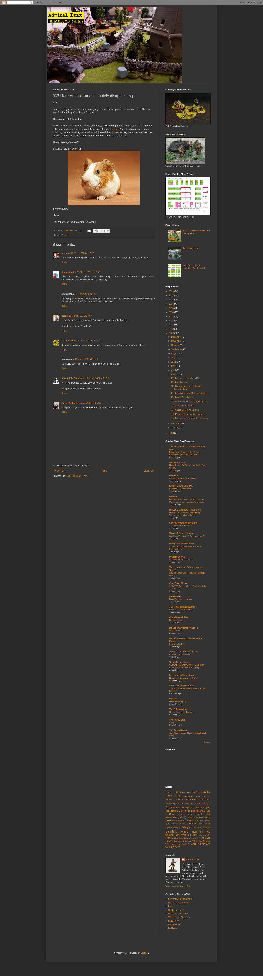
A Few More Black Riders (180, 525)
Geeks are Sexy (176, 910)
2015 (171, 308)
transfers (187, 841)
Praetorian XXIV (177, 557)
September (176, 349)
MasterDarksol (69, 403)
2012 (171, 320)
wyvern (168, 847)
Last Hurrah (193, 820)
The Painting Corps (179, 709)
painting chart (172, 835)
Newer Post (59, 471)
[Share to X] (101, 231)
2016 (171, 304)
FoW (207, 814)
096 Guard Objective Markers (185, 410)
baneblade (205, 799)
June (174, 362)
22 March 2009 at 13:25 (82, 253)
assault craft (187, 799)
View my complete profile (177, 886)
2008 (171, 433)
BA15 (196, 799)
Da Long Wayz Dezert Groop (183, 628)
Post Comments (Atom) (77, 476)
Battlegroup (170, 804)
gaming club (185, 817)
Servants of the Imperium (180, 899)
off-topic (64, 235)
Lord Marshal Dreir (177, 644)
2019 (171, 291)
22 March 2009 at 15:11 (89, 340)
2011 (171, 324)
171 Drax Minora (191, 248)
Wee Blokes (175, 596)
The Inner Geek (69, 340)
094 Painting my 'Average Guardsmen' (189, 418)
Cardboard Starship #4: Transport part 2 (186, 536)
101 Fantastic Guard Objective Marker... (190, 393)
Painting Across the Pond (195, 832)
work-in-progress (200, 843)
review (201, 835)
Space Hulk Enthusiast (72, 378)
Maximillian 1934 (179, 824)
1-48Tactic (169, 792)
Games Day (171, 817)
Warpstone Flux (177, 462)
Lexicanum (173, 921)
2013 (171, 316)
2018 (171, 295)
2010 (171, 329)
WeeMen (173, 496)
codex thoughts (201, 807)
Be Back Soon (175, 620)
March (174, 374)
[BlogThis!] (98, 231)
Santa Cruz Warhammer (181, 685)
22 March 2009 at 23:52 (97, 378)
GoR (196, 817)
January (175, 427)
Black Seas (198, 804)
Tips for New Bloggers (179, 917)
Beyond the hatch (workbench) (182, 478)
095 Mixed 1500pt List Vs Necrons (187, 414)
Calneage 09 (186, 808)
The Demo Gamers (178, 730)
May (173, 366)
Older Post (149, 471)
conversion (171, 810)
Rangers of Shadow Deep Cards (183, 678)
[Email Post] (89, 231)
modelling (192, 823)
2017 (171, 299)
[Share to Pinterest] (108, 231)
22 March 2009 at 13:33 (88, 272)
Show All (207, 742)
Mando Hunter (175, 630)
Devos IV (173, 699)
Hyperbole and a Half (178, 913)
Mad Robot (205, 820)
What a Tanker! (180, 844)
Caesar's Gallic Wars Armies (181, 610)
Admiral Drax (192, 859)
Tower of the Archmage (181, 533)
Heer (168, 820)
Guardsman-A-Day (178, 617)
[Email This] (95, 231)
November (176, 341)
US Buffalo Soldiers (201, 841)
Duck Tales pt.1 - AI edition (180, 599)
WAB (167, 844)
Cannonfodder (68, 272)
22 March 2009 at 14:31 (86, 294)
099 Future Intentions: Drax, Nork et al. (189, 401)
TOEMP (169, 841)
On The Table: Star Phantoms (182, 712)
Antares (168, 799)
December (176, 337)
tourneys (178, 841)
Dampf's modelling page (181, 543)
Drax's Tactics (176, 814)
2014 (171, 312)
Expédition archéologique (180, 654)
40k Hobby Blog (177, 720)
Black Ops (189, 804)
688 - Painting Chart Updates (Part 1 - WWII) (194, 266)
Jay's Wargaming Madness (183, 607)
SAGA (207, 835)
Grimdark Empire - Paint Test (181, 560)
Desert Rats (197, 811)
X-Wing (176, 847)
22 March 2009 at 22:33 (86, 359)
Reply (64, 262)
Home (104, 471)
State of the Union (192, 838)
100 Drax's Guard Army (182, 397)
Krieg (171, 722)
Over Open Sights (178, 583)
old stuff (197, 828)
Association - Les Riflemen (183, 651)
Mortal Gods (204, 824)
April (173, 370)
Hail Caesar (204, 817)
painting (171, 831)
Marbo (168, 824)
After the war (203, 796)
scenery (169, 838)
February (176, 423)
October (175, 345)
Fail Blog (172, 928)
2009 (171, 333)
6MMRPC (189, 796)
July (173, 358)
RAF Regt (192, 835)
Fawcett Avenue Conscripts (183, 523)
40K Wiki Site (174, 924)
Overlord (206, 828)
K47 (184, 820)
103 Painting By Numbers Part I (186, 378)
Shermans (178, 838)
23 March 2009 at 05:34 (89, 403)
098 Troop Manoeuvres (182, 405)
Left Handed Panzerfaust (181, 675)
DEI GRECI (174, 475)
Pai (169, 906)
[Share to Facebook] (105, 231)
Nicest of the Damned (178, 903)
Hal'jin (64, 316)
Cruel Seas (184, 811)
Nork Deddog (171, 828)
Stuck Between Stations (181, 486)
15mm (199, 792)
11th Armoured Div (184, 792)
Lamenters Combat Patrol (180, 489)
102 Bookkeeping (179, 382)
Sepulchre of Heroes (179, 662)
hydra (174, 820)
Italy (180, 820)
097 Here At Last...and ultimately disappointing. (186, 387)
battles (180, 803)
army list (177, 799)
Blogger (144, 953)
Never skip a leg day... (179, 701)
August (175, 353)
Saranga (65, 253)
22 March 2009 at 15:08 (80, 316)
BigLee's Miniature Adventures (185, 510)
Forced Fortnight (194, 814)
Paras (183, 835)
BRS (178, 808)
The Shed (205, 838)
